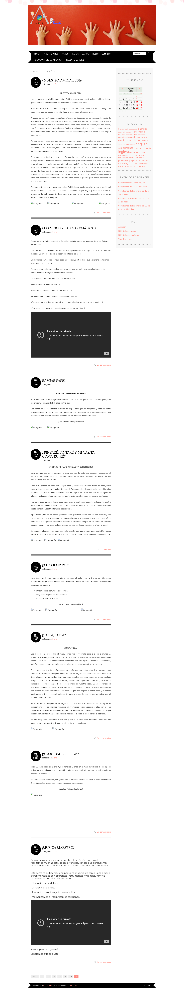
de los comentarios (128, 235)
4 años (75, 54)
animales (142, 128)
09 (35, 380)
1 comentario (105, 549)
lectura (126, 155)
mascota (121, 158)
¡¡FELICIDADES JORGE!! (60, 754)
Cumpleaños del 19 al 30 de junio (132, 187)
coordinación (124, 137)
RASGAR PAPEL (54, 380)
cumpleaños (135, 140)
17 (60, 977)
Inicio (36, 54)
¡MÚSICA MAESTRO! (58, 847)
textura (136, 166)
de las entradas (127, 231)
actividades (129, 129)
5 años (85, 54)
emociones (130, 144)
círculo (145, 140)
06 (35, 753)
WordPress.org (125, 239)
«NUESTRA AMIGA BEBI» (62, 80)
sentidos (130, 166)
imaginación (146, 148)
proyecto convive (74, 60)
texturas (142, 166)
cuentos (122, 140)
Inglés (95, 54)
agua (136, 129)
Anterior (35, 977)
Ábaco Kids (47, 985)
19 (71, 977)
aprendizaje (121, 132)
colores (133, 134)
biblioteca (122, 135)
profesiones (123, 160)
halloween (137, 148)
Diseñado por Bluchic (147, 985)
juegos (143, 152)
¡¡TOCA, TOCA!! (54, 635)
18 (65, 977)
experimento (125, 147)
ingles (123, 151)
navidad (134, 157)
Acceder (122, 227)
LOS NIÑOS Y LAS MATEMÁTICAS (69, 228)
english (141, 144)
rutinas (124, 166)
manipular (141, 155)
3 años (65, 54)
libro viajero (133, 155)
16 (35, 228)
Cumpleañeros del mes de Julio (131, 183)
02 (35, 452)
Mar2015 (35, 83)
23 (35, 80)
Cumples (106, 54)
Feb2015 (35, 568)
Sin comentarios (104, 212)
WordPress (73, 985)
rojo (119, 166)
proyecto (133, 160)
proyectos (131, 164)
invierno (131, 152)
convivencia (141, 135)
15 (49, 977)
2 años (54, 54)
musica (128, 158)
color (128, 135)
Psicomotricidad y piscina (48, 60)
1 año (45, 54)
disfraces (121, 145)
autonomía (139, 131)
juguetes (121, 155)
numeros (141, 158)
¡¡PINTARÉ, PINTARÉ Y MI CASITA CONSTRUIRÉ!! (68, 454)
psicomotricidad (141, 164)
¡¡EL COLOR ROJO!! (57, 565)
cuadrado (144, 137)
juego (138, 152)
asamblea (129, 132)
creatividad (135, 137)
